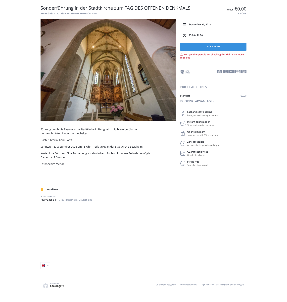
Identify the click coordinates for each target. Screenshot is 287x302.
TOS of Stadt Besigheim (165, 284)
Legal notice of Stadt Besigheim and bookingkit (222, 284)
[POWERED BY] (53, 287)
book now (213, 46)
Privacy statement (188, 284)
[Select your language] (45, 265)
